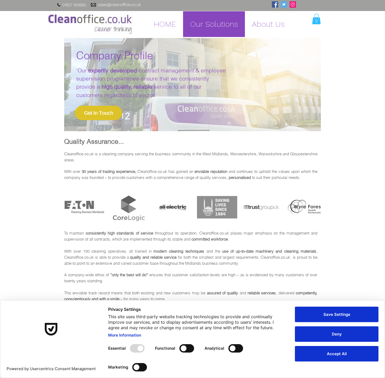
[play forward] (314, 207)
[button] (316, 19)
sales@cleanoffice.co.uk (119, 4)
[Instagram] (293, 4)
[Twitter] (284, 4)
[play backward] (70, 207)
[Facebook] (275, 4)
